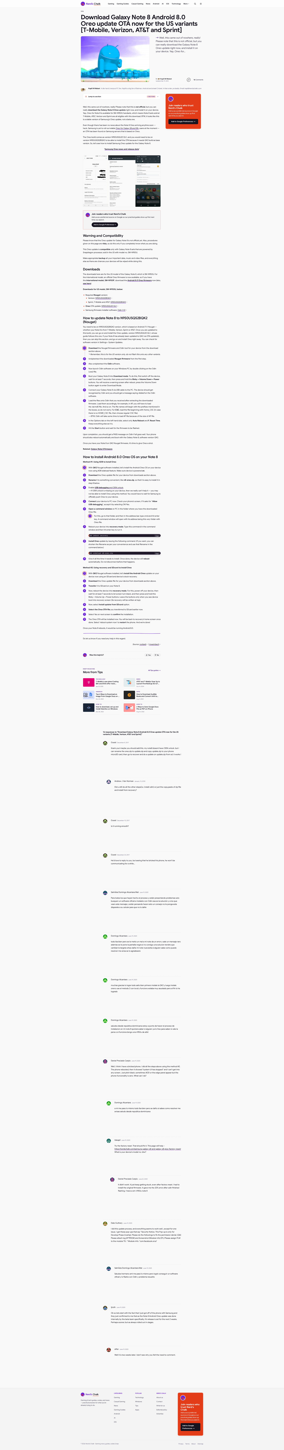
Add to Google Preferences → (105, 225)
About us (159, 1397)
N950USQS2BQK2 (103, 298)
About (193, 1444)
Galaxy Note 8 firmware (101, 449)
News (148, 4)
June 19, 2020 (144, 892)
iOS (167, 4)
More (185, 4)
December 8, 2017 (123, 743)
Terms (187, 1444)
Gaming (111, 4)
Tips (82, 11)
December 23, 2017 (123, 855)
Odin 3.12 (121, 310)
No (158, 655)
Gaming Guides (123, 4)
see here (87, 283)
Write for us (160, 1406)
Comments (198, 80)
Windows (138, 1402)
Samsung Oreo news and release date (122, 149)
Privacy (180, 1444)
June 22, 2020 (143, 1179)
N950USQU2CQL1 (109, 306)
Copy (157, 536)
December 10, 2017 (123, 820)
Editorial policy (161, 1410)
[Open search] (195, 3)
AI (163, 4)
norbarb (142, 644)
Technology (176, 4)
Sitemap (200, 1444)
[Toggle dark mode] (200, 3)
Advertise (159, 1414)
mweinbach (154, 644)
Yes (149, 655)
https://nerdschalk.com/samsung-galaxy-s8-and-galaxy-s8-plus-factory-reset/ (147, 1149)
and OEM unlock (109, 487)
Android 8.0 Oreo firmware (139, 280)
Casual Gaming (137, 4)
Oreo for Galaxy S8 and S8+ (127, 128)
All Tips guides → (154, 670)
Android (156, 4)
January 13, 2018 (139, 781)
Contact (159, 1402)
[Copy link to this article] (188, 80)
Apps (137, 1410)
